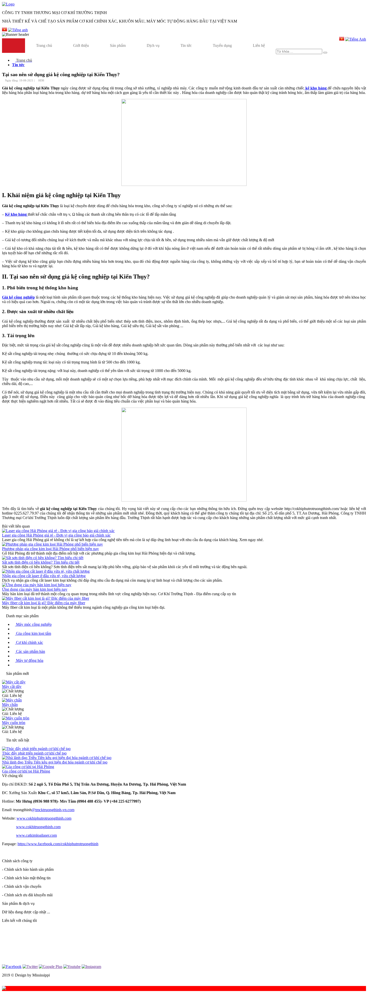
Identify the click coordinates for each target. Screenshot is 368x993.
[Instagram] (91, 966)
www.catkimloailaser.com (36, 835)
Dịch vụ (153, 45)
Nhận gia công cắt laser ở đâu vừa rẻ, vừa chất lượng (44, 576)
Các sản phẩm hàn (30, 651)
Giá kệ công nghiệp (18, 297)
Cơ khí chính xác (29, 642)
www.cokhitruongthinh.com (38, 827)
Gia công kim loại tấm (33, 633)
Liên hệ (259, 45)
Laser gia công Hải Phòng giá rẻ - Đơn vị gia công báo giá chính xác (56, 535)
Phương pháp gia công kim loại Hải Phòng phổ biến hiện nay (50, 549)
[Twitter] (30, 966)
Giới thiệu (81, 45)
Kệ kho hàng (16, 214)
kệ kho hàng (316, 88)
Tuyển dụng (222, 45)
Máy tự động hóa (29, 660)
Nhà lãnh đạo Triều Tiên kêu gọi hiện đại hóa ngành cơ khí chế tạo (54, 762)
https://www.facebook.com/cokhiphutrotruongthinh (58, 844)
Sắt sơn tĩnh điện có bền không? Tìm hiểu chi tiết (40, 562)
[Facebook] (12, 966)
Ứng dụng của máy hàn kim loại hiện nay (34, 589)
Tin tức (186, 45)
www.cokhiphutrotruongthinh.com (44, 818)
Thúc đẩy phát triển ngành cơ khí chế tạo (34, 753)
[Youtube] (72, 966)
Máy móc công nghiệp (33, 624)
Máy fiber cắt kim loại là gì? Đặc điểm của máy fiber (43, 603)
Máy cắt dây (12, 686)
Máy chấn (10, 704)
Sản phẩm (118, 45)
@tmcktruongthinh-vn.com (53, 810)
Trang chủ (44, 45)
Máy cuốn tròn (13, 722)
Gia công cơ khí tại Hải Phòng (26, 771)
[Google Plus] (50, 966)
